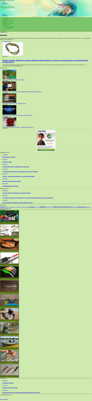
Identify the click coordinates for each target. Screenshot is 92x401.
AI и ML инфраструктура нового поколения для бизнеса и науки (17, 115)
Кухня (4, 22)
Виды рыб (5, 19)
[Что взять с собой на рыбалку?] (9, 223)
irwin (8, 207)
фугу (10, 208)
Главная (2, 32)
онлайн (60, 207)
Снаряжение (6, 24)
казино (43, 207)
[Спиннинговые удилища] (9, 265)
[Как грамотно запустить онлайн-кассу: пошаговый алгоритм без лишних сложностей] (9, 90)
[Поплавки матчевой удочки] (9, 307)
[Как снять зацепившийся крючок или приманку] (9, 363)
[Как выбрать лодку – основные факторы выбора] (9, 349)
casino (2, 207)
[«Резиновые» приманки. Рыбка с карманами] (9, 279)
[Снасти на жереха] (9, 237)
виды (18, 207)
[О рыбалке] (7, 12)
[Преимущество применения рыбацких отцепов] (9, 293)
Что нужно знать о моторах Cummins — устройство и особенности (18, 127)
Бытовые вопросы (9, 26)
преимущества (82, 207)
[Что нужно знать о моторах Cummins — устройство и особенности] (9, 126)
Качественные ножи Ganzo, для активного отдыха (14, 103)
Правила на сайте (9, 18)
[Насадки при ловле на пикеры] (9, 335)
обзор (55, 207)
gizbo (6, 207)
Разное (5, 25)
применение (89, 207)
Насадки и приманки (8, 21)
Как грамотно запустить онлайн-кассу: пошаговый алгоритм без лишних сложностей (22, 91)
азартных (12, 207)
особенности (67, 207)
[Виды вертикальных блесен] (9, 377)
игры (38, 207)
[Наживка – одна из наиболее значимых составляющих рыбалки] (9, 321)
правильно (74, 207)
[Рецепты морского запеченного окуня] (9, 251)
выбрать (32, 207)
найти (51, 207)
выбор (27, 207)
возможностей (23, 207)
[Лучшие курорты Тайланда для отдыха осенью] (9, 78)
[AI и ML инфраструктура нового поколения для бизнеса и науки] (9, 114)
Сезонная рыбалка (8, 23)
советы (7, 208)
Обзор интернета (9, 27)
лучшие (48, 207)
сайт (4, 208)
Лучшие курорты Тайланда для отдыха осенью (13, 79)
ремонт (1, 208)
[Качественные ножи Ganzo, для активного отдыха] (9, 102)
